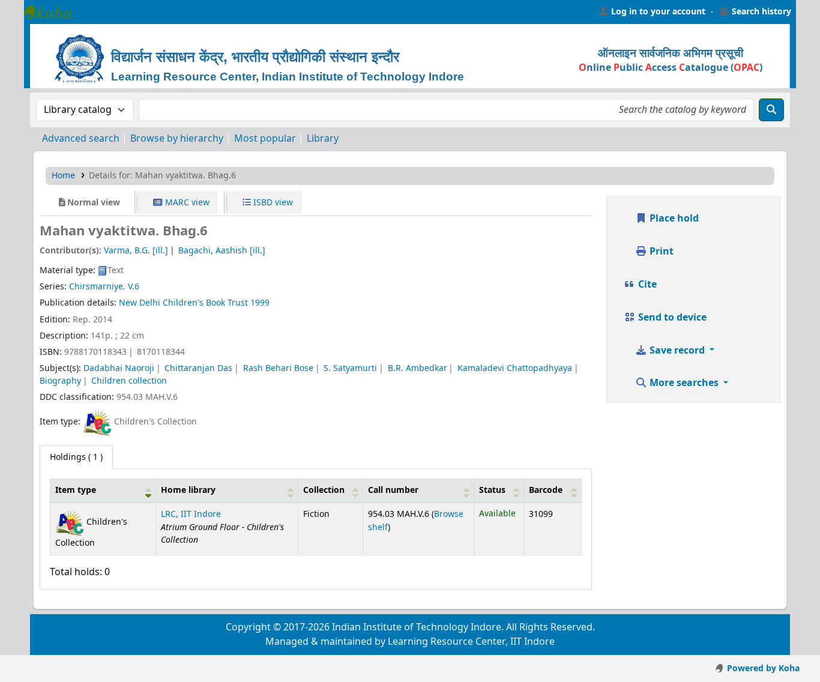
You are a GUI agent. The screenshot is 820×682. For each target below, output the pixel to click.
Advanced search (80, 138)
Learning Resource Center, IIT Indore (54, 12)
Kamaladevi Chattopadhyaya (514, 368)
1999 (260, 303)
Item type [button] (75, 490)
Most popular (265, 138)
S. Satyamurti (350, 368)
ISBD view (272, 202)
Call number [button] (393, 490)
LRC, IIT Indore (191, 514)
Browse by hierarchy (176, 138)
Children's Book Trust (205, 303)
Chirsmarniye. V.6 (104, 286)
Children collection (129, 381)
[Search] (771, 109)
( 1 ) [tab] (76, 457)
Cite (646, 284)
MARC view (186, 202)
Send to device (671, 317)
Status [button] (492, 490)
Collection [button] (324, 490)
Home (63, 175)
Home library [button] (188, 490)
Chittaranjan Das (198, 368)
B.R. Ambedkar (417, 368)
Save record (677, 350)
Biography (60, 381)
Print (660, 251)
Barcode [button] (545, 490)
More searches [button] (684, 383)
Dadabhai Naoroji (118, 368)
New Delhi (139, 303)
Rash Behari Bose (278, 368)
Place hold (673, 218)
